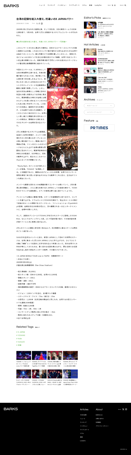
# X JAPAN (20, 332)
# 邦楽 (18, 345)
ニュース (42, 5)
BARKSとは (99, 415)
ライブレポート (74, 5)
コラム (84, 5)
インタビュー (62, 5)
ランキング (51, 5)
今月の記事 (83, 415)
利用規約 (98, 422)
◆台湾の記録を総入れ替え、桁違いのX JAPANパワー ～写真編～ (41, 41)
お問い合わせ (100, 418)
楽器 (90, 5)
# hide (19, 338)
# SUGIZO (20, 342)
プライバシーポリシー (102, 426)
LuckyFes (98, 5)
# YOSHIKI (20, 335)
